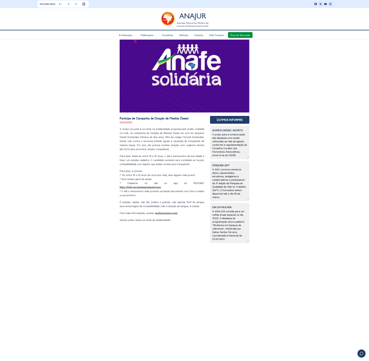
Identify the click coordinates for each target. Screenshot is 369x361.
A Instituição (125, 34)
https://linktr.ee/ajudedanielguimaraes (140, 187)
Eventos (199, 34)
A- (76, 4)
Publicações (147, 34)
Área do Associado (240, 34)
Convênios (167, 34)
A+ (60, 4)
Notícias (183, 34)
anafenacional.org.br (166, 213)
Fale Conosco (216, 34)
